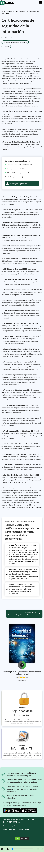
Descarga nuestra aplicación (14, 803)
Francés (20, 829)
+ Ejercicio (6, 46)
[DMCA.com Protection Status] (22, 838)
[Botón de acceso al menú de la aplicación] (41, 3)
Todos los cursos (7, 11)
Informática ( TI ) (20, 11)
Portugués (12, 829)
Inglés (5, 829)
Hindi (27, 829)
